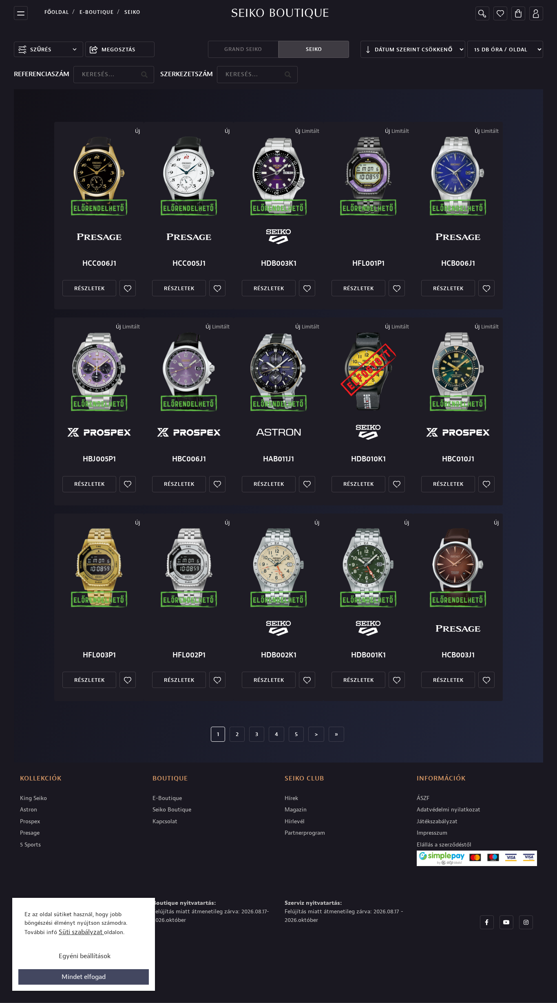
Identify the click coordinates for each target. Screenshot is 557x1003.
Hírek (291, 798)
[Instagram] (526, 922)
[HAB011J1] (278, 371)
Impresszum (432, 832)
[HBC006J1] (188, 371)
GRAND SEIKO (243, 49)
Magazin (296, 809)
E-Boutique (97, 12)
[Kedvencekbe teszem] (127, 288)
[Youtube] (506, 922)
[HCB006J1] (457, 175)
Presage (30, 832)
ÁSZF (423, 798)
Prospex (30, 821)
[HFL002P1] (188, 567)
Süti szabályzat (81, 932)
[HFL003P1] (99, 567)
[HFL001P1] (368, 175)
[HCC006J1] (99, 175)
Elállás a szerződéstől (444, 844)
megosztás (118, 49)
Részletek (89, 288)
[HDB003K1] (278, 175)
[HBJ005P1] (99, 371)
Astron (28, 809)
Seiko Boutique (172, 809)
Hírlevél (295, 821)
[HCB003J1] (457, 567)
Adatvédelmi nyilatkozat (448, 809)
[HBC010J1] (457, 371)
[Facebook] (487, 922)
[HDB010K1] (368, 371)
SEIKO (314, 49)
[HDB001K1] (368, 567)
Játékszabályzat (437, 821)
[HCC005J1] (188, 175)
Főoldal (56, 12)
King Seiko (33, 798)
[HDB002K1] (278, 567)
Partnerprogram (305, 832)
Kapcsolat (165, 821)
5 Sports (30, 844)
